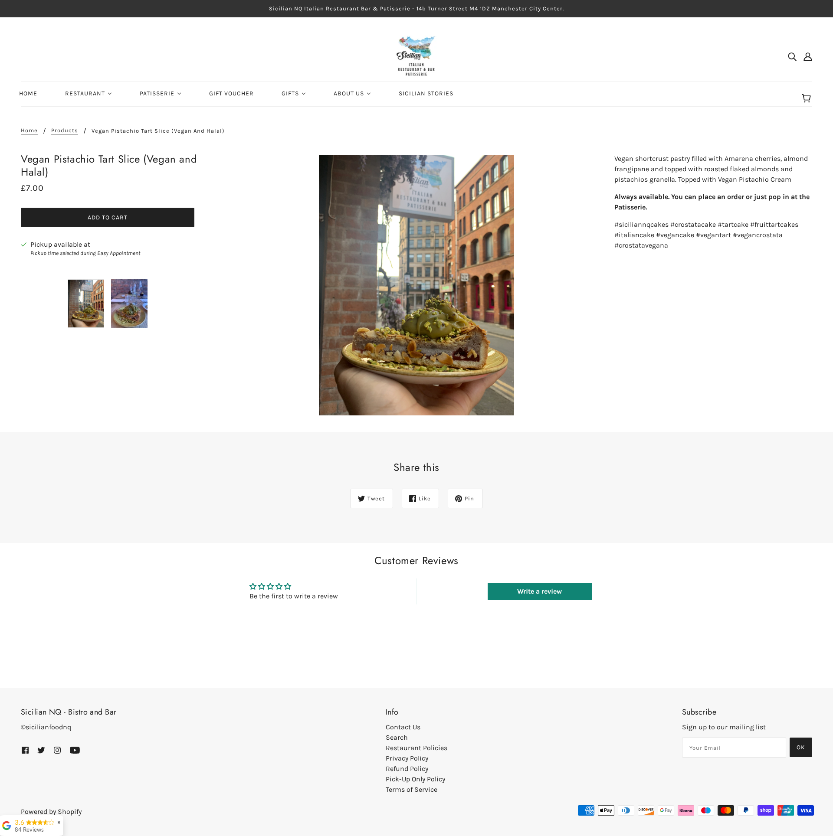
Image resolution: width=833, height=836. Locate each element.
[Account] (808, 56)
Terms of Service (411, 789)
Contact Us (403, 727)
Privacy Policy (407, 758)
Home (29, 130)
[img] (792, 56)
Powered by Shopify (51, 811)
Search (397, 737)
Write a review (539, 591)
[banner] (416, 56)
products (64, 130)
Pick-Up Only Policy (415, 779)
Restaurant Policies (416, 748)
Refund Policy (407, 768)
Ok (801, 747)
